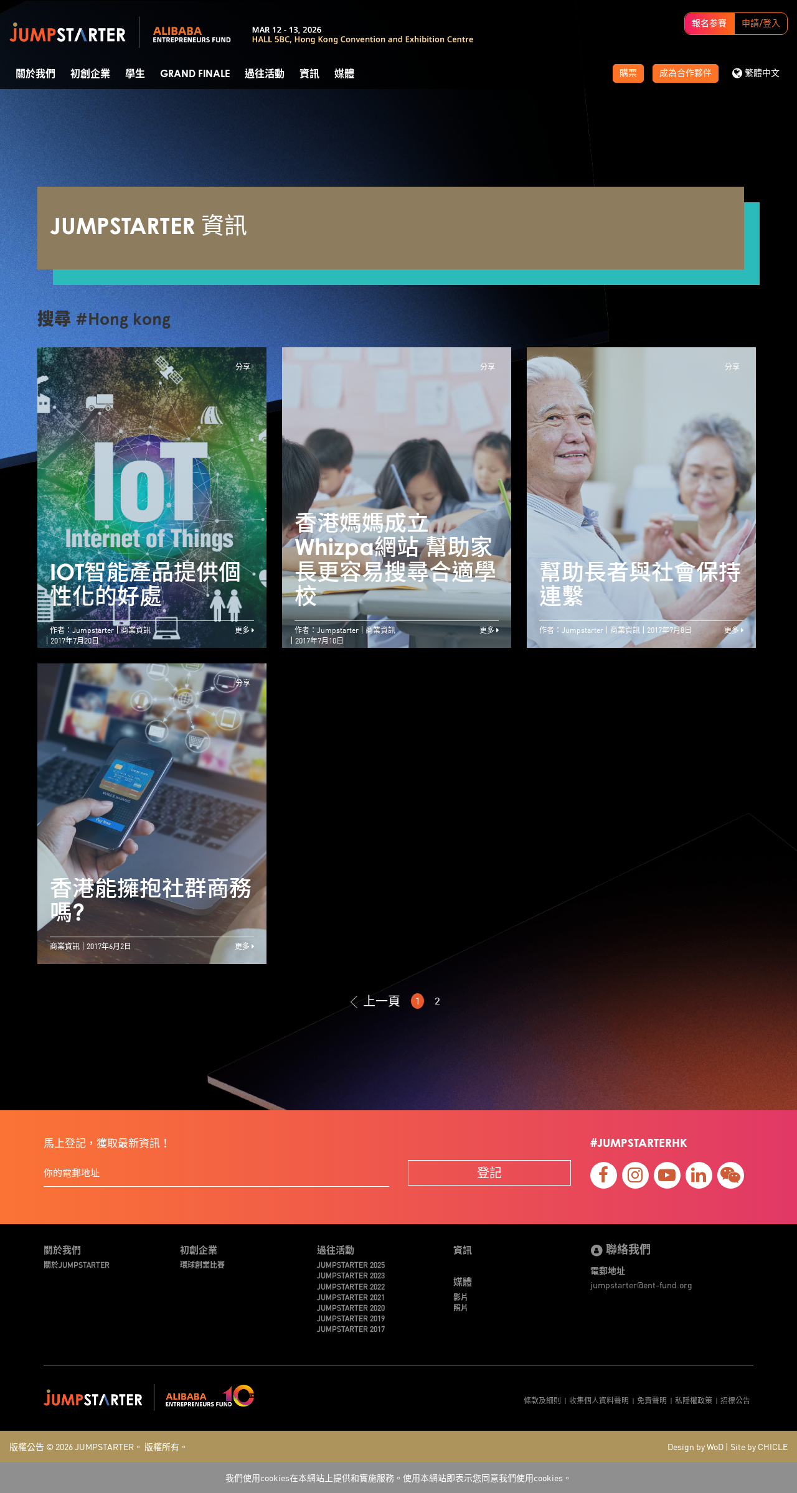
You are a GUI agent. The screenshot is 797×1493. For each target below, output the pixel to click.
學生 (135, 74)
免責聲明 (652, 1400)
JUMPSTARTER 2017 (351, 1328)
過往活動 (265, 74)
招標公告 (735, 1400)
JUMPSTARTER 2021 (351, 1296)
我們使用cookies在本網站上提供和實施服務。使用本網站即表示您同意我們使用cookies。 (398, 1477)
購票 (628, 73)
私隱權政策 (693, 1400)
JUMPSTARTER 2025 (351, 1264)
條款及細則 (542, 1400)
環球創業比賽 (202, 1264)
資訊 (309, 74)
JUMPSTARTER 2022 (351, 1286)
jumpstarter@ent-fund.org (641, 1284)
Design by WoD (695, 1446)
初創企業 (90, 74)
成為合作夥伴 (685, 73)
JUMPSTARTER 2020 (351, 1307)
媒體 (344, 74)
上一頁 (381, 1001)
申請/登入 (761, 23)
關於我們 (35, 74)
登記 (489, 1172)
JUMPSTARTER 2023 (351, 1275)
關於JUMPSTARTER (77, 1264)
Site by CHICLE (759, 1446)
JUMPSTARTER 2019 (351, 1318)
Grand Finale (195, 74)
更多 (243, 629)
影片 (460, 1296)
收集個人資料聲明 (599, 1400)
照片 (460, 1307)
